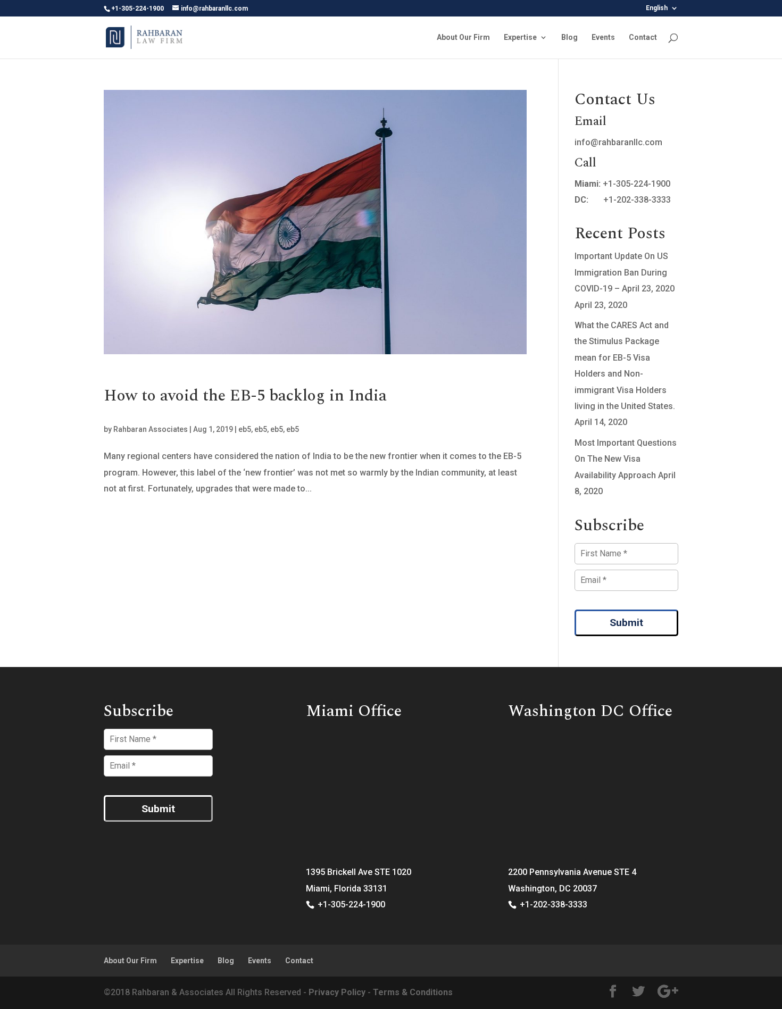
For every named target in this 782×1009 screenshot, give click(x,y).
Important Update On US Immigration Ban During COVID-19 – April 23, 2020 (625, 272)
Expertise (520, 37)
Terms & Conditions (413, 992)
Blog (569, 37)
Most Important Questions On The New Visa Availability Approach (626, 459)
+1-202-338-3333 (637, 200)
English (657, 8)
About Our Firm (463, 37)
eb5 (244, 429)
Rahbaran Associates (150, 429)
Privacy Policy (337, 992)
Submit (626, 622)
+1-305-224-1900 (636, 184)
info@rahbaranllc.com (618, 142)
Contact (643, 37)
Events (603, 37)
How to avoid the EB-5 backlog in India (245, 395)
